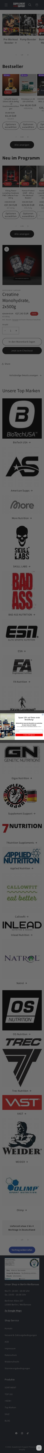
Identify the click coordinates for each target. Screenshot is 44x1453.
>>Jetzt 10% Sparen (29, 734)
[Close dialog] (42, 714)
